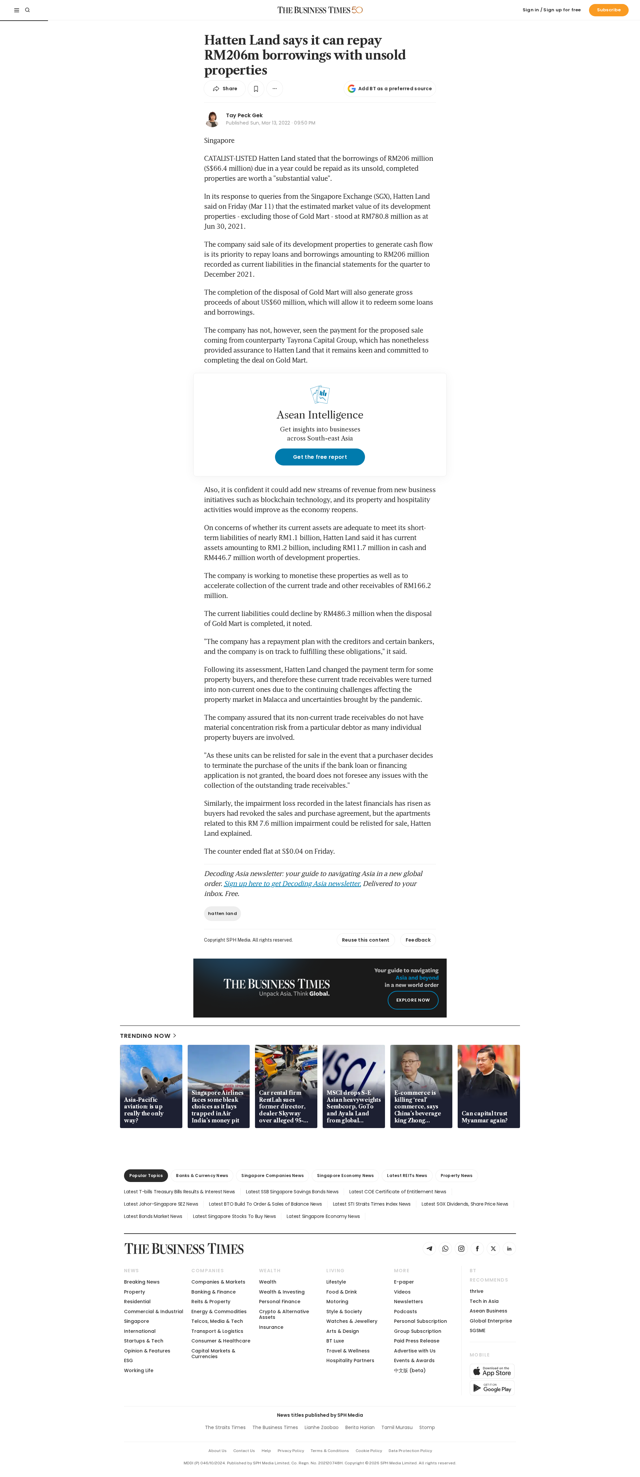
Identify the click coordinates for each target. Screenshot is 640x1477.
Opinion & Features (147, 1350)
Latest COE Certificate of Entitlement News (397, 1191)
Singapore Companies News (272, 1175)
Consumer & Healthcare (220, 1340)
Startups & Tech (143, 1340)
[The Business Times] (314, 10)
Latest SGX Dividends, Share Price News (465, 1204)
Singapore (136, 1321)
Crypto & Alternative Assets (284, 1314)
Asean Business (488, 1311)
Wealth (267, 1282)
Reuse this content (366, 940)
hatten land (222, 913)
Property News (457, 1175)
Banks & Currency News (202, 1175)
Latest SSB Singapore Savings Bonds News (292, 1191)
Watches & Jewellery (351, 1321)
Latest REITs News (407, 1175)
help (266, 1450)
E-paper (404, 1282)
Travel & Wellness (348, 1350)
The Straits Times (225, 1427)
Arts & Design (342, 1331)
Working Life (138, 1370)
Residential (137, 1301)
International (140, 1331)
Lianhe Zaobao (322, 1427)
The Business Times (275, 1427)
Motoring (337, 1301)
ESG (128, 1360)
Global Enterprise (491, 1321)
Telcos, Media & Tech (217, 1321)
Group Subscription (417, 1331)
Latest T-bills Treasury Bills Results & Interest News (179, 1191)
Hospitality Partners (350, 1360)
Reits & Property (210, 1301)
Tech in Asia (484, 1301)
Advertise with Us (415, 1350)
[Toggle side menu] (16, 10)
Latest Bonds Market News (153, 1216)
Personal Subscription (420, 1321)
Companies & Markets (218, 1282)
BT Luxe (335, 1340)
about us (217, 1450)
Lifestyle (336, 1282)
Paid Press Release (416, 1340)
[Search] (27, 10)
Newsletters (408, 1301)
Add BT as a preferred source (395, 88)
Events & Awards (414, 1360)
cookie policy (369, 1450)
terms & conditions (330, 1450)
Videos (402, 1292)
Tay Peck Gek (244, 115)
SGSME (477, 1330)
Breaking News (142, 1282)
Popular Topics (146, 1175)
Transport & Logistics (217, 1331)
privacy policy (291, 1450)
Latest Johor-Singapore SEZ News (161, 1204)
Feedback (418, 940)
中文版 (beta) (410, 1370)
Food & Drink (341, 1292)
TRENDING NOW (145, 1036)
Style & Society (344, 1311)
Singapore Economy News (345, 1175)
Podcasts (405, 1311)
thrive (476, 1291)
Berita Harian (360, 1427)
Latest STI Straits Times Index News (372, 1204)
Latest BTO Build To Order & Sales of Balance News (265, 1204)
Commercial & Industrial (153, 1311)
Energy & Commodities (219, 1311)
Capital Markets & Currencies (213, 1353)
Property (134, 1292)
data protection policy (410, 1450)
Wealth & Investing (282, 1292)
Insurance (271, 1327)
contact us (244, 1450)
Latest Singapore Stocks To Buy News (234, 1216)
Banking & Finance (213, 1292)
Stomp (427, 1427)
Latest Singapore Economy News (323, 1216)
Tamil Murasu (397, 1427)
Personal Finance (279, 1301)
